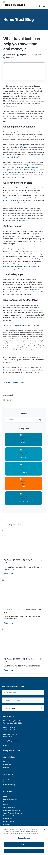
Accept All (24, 851)
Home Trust (10, 55)
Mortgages (7, 762)
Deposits (6, 767)
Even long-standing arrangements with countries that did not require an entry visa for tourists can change (23, 169)
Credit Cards (7, 765)
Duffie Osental (31, 560)
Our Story (6, 779)
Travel (22, 382)
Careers (6, 782)
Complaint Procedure (12, 751)
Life (39, 55)
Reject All (24, 844)
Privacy (5, 796)
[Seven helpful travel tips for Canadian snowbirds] (24, 642)
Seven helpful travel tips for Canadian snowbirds (22, 666)
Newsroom (7, 824)
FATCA (5, 805)
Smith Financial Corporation (13, 813)
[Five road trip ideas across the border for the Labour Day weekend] (24, 543)
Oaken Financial (9, 821)
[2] (18, 317)
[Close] (44, 829)
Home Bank (7, 818)
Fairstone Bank (8, 816)
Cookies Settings (24, 838)
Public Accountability (10, 799)
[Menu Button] (44, 6)
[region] (24, 840)
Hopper (23, 145)
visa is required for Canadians (31, 165)
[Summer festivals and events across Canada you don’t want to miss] (24, 592)
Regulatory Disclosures (11, 810)
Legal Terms (7, 802)
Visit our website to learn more (14, 325)
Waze (5, 292)
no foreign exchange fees (18, 220)
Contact (6, 745)
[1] (38, 315)
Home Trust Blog (9, 785)
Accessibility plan (9, 807)
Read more (8, 574)
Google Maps (34, 289)
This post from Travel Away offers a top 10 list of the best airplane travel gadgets (23, 266)
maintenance (13, 382)
